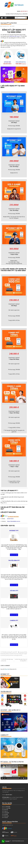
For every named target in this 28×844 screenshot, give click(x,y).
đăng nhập (7, 669)
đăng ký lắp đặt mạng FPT (15, 36)
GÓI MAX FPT (14, 590)
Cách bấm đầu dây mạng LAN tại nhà (7, 660)
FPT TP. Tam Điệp (6, 808)
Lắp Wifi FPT (15, 652)
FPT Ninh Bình (4, 652)
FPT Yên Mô (5, 817)
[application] (14, 771)
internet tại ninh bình (18, 653)
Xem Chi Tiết (14, 555)
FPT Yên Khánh (5, 812)
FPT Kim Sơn (5, 809)
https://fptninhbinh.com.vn (13, 521)
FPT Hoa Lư (5, 811)
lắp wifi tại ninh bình (9, 655)
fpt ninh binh (3, 653)
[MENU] (6, 18)
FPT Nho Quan (5, 816)
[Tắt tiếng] (23, 778)
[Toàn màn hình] (25, 778)
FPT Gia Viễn (5, 814)
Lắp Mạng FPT (9, 652)
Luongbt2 (12, 26)
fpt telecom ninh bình (10, 653)
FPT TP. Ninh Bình (6, 806)
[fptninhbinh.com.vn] (2, 17)
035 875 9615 (7, 63)
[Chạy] (2, 778)
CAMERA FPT (14, 620)
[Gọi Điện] (3, 841)
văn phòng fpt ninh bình (17, 655)
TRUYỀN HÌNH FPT (14, 560)
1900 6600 (18, 63)
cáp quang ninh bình (23, 652)
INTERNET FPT (13, 530)
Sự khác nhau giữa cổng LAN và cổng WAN (21, 660)
